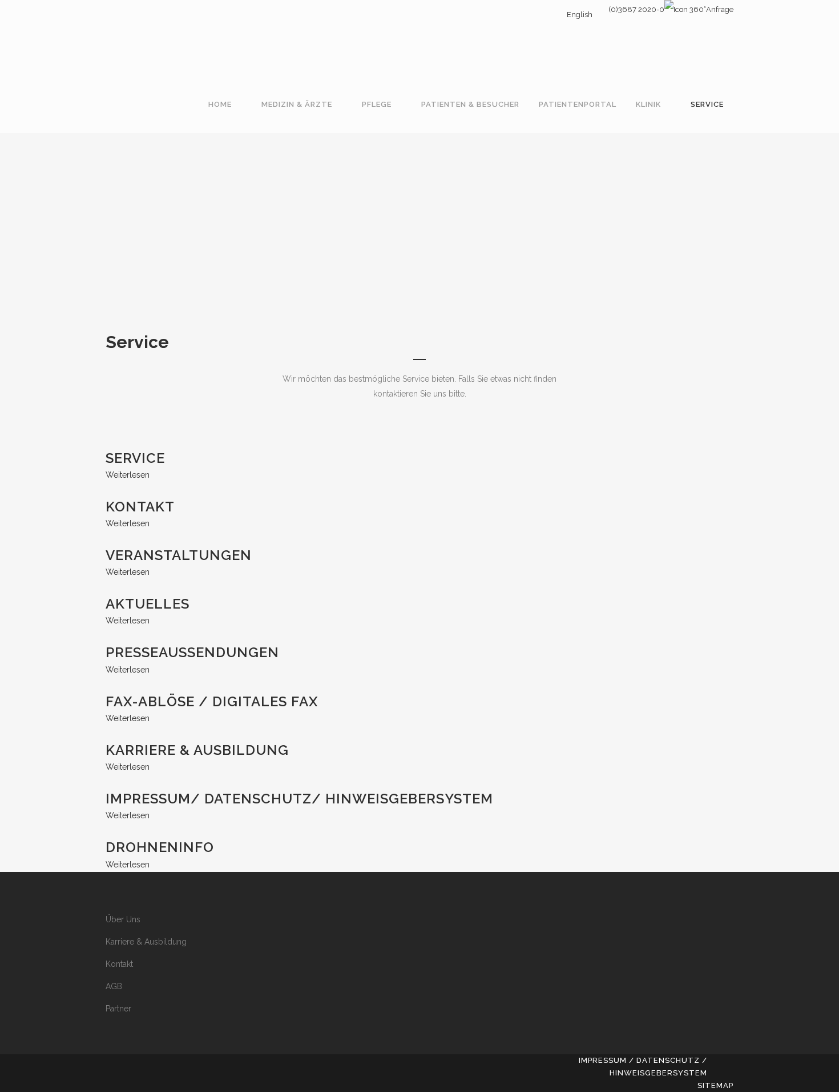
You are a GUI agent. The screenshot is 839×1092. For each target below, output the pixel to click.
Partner (118, 1008)
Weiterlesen (128, 474)
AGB (114, 986)
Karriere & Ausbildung (146, 941)
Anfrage (719, 9)
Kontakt (119, 964)
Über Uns (123, 919)
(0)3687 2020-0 (636, 9)
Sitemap (715, 1085)
